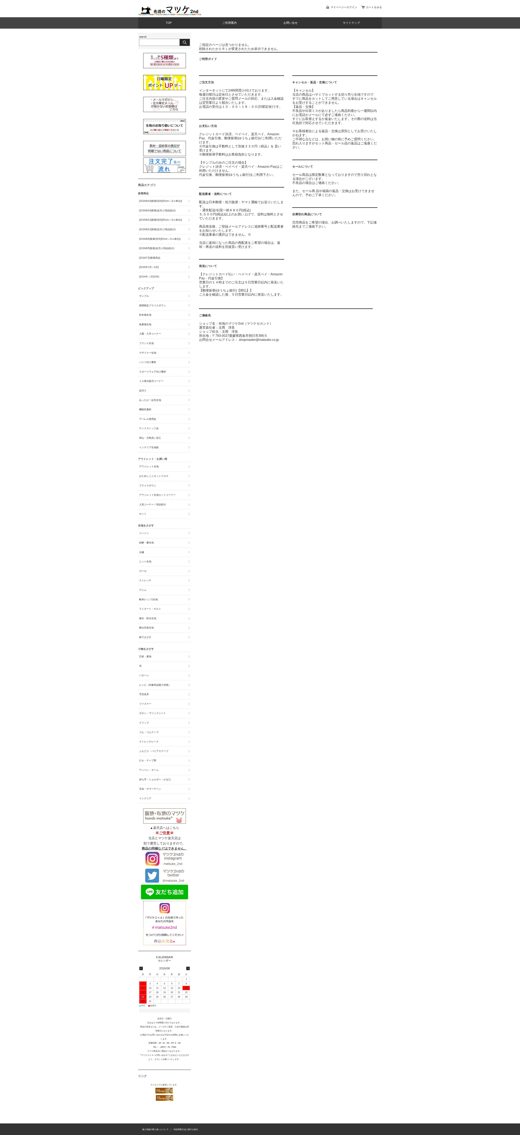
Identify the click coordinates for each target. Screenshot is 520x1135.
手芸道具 (144, 694)
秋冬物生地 (145, 314)
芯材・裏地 (145, 656)
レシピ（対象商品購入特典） (155, 685)
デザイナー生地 (147, 352)
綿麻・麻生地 (146, 542)
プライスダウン (147, 485)
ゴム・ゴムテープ (149, 732)
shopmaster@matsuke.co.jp (259, 339)
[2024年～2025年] (149, 276)
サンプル (144, 296)
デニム (142, 590)
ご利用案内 (229, 22)
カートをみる (374, 7)
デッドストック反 (149, 428)
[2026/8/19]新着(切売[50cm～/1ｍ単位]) (160, 201)
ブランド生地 (146, 343)
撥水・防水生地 (147, 618)
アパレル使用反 (147, 419)
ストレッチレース (149, 741)
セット (142, 513)
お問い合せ (290, 22)
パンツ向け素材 (147, 362)
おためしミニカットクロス (153, 476)
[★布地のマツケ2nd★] (169, 14)
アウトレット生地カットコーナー (157, 495)
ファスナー (145, 703)
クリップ (144, 722)
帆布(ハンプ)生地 (148, 599)
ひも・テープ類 (147, 760)
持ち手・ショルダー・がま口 (155, 779)
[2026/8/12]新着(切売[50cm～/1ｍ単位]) (160, 219)
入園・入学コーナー (150, 333)
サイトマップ (351, 22)
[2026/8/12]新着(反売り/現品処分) (157, 229)
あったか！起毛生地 (150, 400)
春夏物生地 (145, 324)
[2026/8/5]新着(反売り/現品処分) (156, 248)
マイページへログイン (344, 7)
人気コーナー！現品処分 (152, 504)
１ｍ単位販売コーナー (151, 381)
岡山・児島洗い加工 (150, 437)
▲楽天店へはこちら (164, 827)
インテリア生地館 (149, 447)
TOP (169, 22)
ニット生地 (145, 561)
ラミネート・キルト (150, 608)
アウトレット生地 (149, 466)
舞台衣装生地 (146, 627)
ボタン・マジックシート (152, 713)
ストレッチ (145, 580)
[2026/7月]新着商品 (149, 257)
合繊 (141, 552)
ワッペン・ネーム (149, 770)
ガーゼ (142, 571)
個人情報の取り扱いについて (155, 1129)
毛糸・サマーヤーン (150, 788)
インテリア (145, 798)
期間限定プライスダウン (152, 305)
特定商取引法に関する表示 (186, 1129)
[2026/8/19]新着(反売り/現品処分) (157, 210)
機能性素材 (145, 409)
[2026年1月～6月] (149, 267)
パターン (144, 675)
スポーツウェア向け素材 (152, 371)
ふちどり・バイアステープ (153, 751)
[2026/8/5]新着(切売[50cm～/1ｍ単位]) (160, 239)
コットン (144, 533)
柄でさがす (145, 637)
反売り (142, 390)
